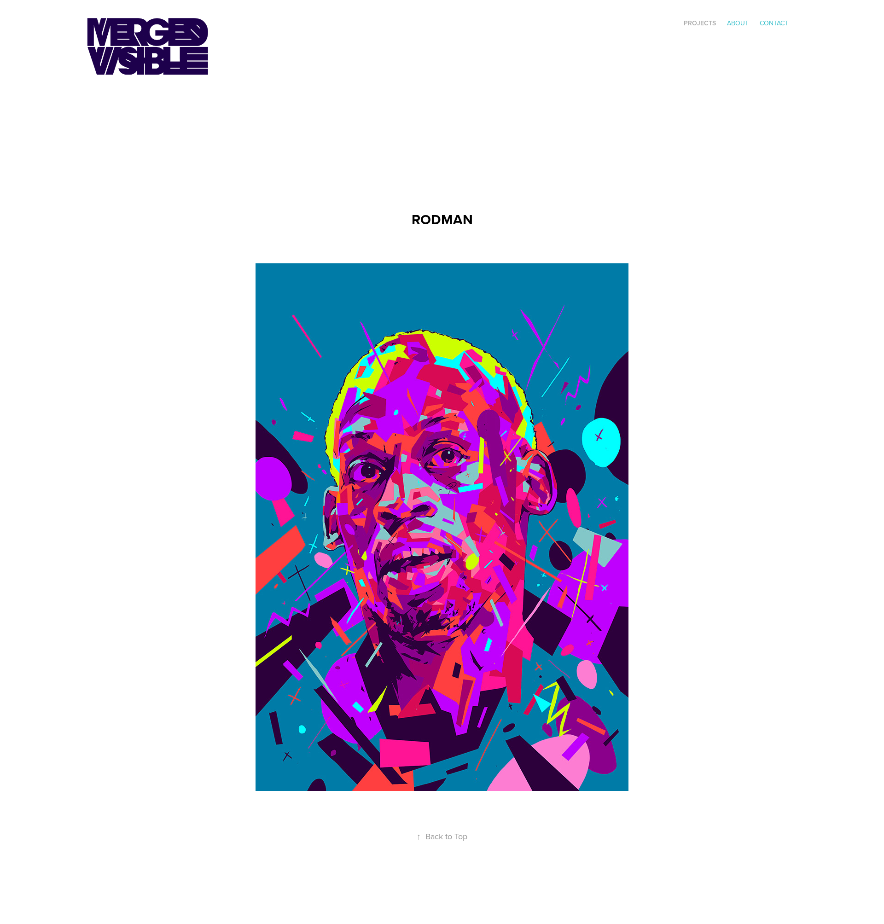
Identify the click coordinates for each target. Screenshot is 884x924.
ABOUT (738, 23)
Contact (774, 23)
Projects (700, 23)
